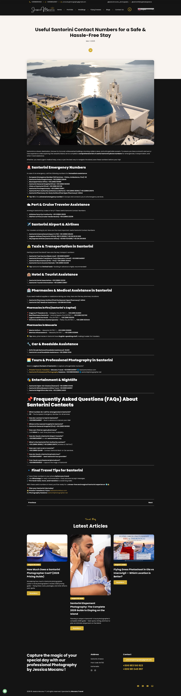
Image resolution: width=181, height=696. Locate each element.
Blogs (108, 10)
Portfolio (70, 10)
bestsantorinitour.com (58, 490)
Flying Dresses (95, 10)
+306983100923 (36, 2)
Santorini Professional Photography (43, 372)
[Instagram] (91, 670)
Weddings (81, 10)
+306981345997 (52, 2)
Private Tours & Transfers (39, 370)
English (143, 9)
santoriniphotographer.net (58, 493)
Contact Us (119, 10)
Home (59, 10)
